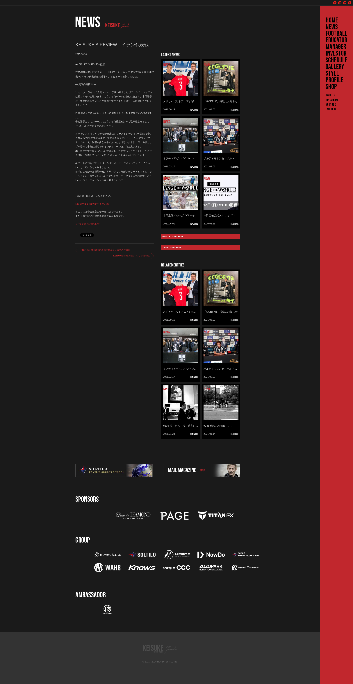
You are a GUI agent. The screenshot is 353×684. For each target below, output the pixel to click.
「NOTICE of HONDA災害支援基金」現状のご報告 (105, 250)
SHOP (331, 87)
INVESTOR (336, 53)
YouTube (331, 105)
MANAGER (336, 47)
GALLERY (335, 67)
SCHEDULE (336, 60)
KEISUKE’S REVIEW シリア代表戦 (131, 255)
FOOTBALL (336, 33)
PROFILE (334, 80)
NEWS (332, 27)
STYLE (332, 73)
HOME (332, 20)
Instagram (332, 100)
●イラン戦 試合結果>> (87, 223)
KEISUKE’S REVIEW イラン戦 (92, 203)
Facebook (331, 109)
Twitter (330, 95)
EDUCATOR (336, 40)
